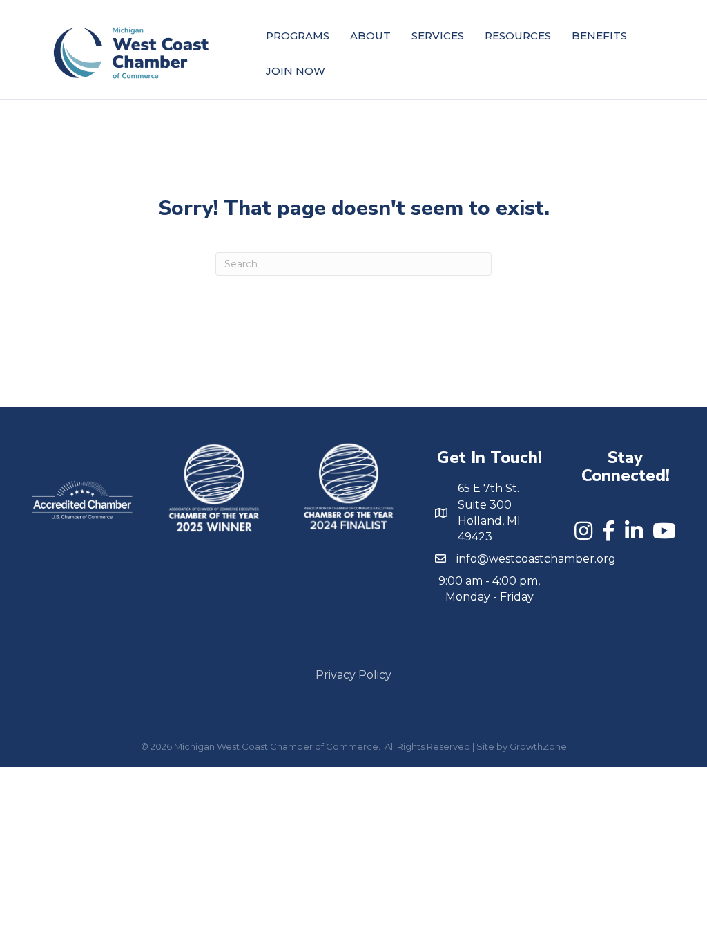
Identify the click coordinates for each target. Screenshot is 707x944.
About (370, 35)
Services (437, 35)
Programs (297, 35)
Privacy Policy (353, 674)
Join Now (295, 70)
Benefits (599, 35)
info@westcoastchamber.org (536, 558)
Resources (518, 35)
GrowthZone (538, 746)
